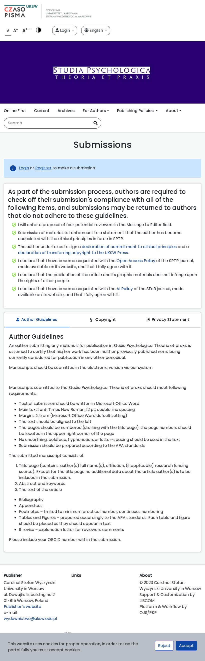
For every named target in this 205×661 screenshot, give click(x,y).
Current (42, 111)
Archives (66, 111)
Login (65, 30)
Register (43, 168)
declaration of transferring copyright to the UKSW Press (73, 253)
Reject (164, 645)
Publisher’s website (22, 606)
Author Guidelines (39, 319)
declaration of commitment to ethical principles (129, 247)
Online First (15, 111)
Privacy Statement (170, 319)
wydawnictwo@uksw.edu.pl (30, 618)
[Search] (95, 123)
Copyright (105, 319)
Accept (186, 645)
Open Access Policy (135, 261)
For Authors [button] (94, 111)
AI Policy (124, 289)
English (96, 30)
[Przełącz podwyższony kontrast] (38, 30)
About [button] (172, 111)
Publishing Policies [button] (136, 111)
